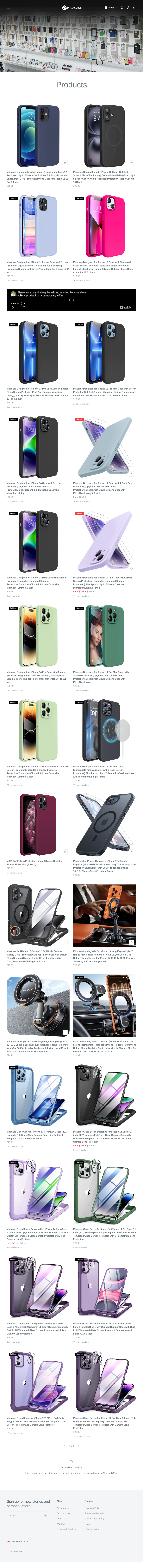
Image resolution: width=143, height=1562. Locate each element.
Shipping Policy (93, 1508)
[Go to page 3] (78, 1446)
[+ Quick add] (65, 162)
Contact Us (62, 1518)
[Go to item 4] (76, 1479)
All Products (63, 1508)
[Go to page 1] (64, 1446)
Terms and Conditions (67, 1529)
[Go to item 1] (66, 1479)
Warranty (61, 1524)
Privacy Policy (92, 1529)
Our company (63, 1513)
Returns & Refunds (94, 1513)
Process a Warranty (94, 1518)
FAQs (87, 1524)
